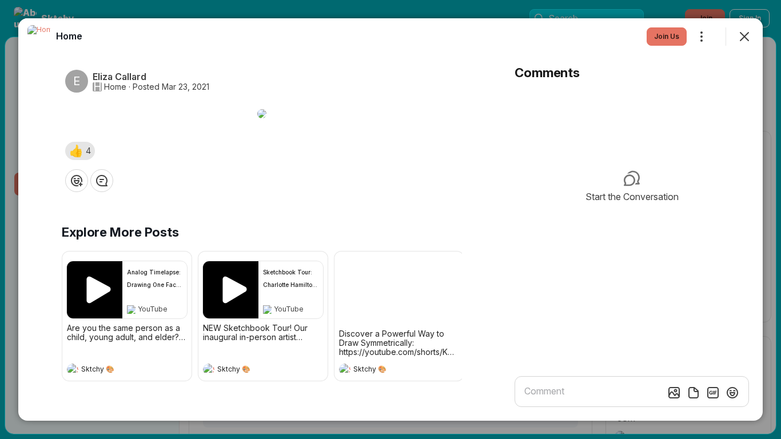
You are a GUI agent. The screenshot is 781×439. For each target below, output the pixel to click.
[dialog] (390, 219)
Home (115, 86)
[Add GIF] (713, 393)
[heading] (115, 370)
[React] (76, 180)
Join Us (666, 36)
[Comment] (101, 180)
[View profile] (72, 369)
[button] (80, 151)
